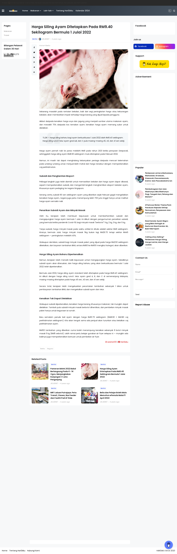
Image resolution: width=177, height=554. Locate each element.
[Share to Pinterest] (34, 62)
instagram (163, 46)
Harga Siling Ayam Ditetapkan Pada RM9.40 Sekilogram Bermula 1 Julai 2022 (112, 372)
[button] (3, 11)
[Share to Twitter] (34, 52)
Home (25, 10)
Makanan (6, 3)
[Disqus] (80, 441)
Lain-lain (48, 10)
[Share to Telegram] (34, 67)
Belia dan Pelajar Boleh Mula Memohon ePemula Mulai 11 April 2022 (113, 395)
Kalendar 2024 (83, 10)
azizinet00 (112, 342)
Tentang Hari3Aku (64, 10)
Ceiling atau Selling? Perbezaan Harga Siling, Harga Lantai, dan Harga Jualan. (156, 241)
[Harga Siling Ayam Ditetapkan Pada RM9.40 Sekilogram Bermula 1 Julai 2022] (89, 371)
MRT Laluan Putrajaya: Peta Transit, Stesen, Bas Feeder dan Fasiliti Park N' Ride (63, 395)
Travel (6, 35)
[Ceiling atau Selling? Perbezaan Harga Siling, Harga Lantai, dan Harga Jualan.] (139, 242)
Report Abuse (142, 304)
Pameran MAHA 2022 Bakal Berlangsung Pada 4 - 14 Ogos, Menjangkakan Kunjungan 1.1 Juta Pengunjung (63, 374)
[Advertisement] (154, 120)
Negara (50, 349)
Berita (34, 39)
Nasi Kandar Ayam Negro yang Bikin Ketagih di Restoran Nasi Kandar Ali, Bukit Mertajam (48, 3)
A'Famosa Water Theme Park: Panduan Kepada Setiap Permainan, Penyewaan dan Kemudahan (158, 209)
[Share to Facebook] (34, 47)
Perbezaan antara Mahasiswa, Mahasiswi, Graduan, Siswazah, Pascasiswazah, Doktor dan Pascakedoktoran (159, 177)
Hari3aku (124, 342)
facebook (142, 46)
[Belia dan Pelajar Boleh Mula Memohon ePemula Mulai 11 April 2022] (89, 395)
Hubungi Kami (33, 550)
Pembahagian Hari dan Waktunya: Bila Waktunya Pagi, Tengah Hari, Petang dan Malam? (159, 193)
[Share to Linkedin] (34, 57)
